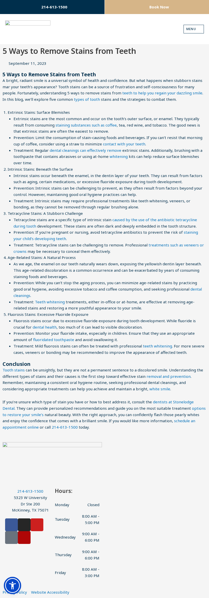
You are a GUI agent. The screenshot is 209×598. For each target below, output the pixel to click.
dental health (45, 327)
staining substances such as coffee (86, 125)
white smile (159, 388)
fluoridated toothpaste (53, 339)
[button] (12, 585)
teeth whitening (157, 345)
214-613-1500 (65, 427)
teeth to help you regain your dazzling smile (162, 92)
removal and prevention (169, 376)
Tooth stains (14, 369)
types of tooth (87, 99)
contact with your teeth (124, 143)
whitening (119, 156)
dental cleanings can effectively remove (85, 150)
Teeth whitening (50, 301)
